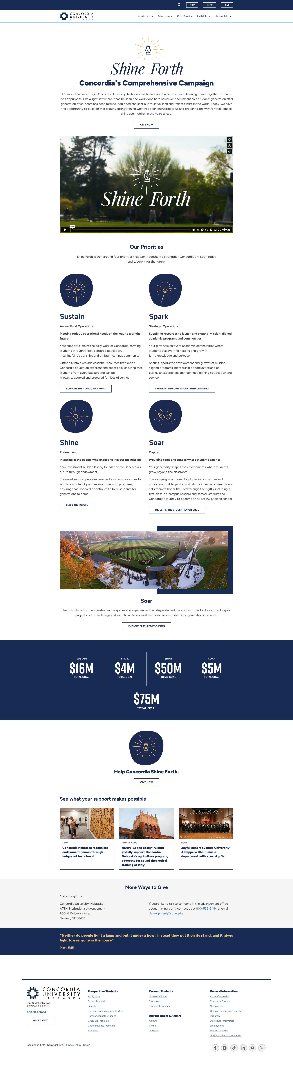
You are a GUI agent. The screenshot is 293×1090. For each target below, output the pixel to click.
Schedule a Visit (97, 1001)
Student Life (221, 16)
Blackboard (155, 1001)
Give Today (40, 1020)
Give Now (146, 124)
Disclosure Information (222, 1020)
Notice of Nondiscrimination (225, 1035)
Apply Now (94, 996)
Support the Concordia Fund (85, 388)
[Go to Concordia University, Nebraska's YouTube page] (252, 1048)
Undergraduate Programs (101, 1025)
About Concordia (219, 996)
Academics (144, 16)
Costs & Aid (183, 16)
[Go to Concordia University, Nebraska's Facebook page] (215, 1048)
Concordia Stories (220, 1001)
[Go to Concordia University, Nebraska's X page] (262, 1048)
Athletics (93, 1030)
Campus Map (217, 1006)
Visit (192, 5)
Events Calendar (219, 1030)
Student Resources (159, 1006)
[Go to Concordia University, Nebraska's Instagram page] (224, 1048)
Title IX (86, 1044)
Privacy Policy (73, 1044)
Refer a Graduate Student (102, 1015)
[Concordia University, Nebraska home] (77, 16)
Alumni (153, 1020)
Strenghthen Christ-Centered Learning (182, 388)
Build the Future (77, 504)
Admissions (163, 16)
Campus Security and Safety (225, 1011)
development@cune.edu (166, 913)
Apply (210, 5)
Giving (152, 1025)
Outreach (154, 1030)
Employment (217, 1025)
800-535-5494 (206, 908)
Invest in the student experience (177, 509)
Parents (92, 1006)
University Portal (158, 996)
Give (227, 5)
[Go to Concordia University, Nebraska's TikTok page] (234, 1048)
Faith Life (202, 16)
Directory (215, 1015)
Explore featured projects (146, 626)
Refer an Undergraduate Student (105, 1011)
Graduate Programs (98, 1020)
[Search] (179, 5)
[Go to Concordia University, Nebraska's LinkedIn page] (243, 1048)
